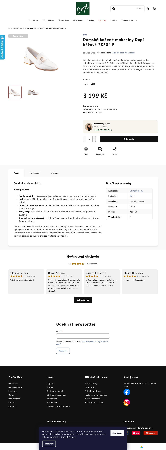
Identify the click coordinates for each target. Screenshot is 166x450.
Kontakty (12, 406)
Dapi (85, 35)
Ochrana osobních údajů (58, 406)
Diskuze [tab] (54, 173)
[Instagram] (126, 402)
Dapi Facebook (15, 387)
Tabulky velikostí (93, 391)
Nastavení (49, 443)
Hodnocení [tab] (35, 173)
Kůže (132, 196)
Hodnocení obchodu (83, 256)
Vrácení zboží (53, 402)
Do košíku (130, 139)
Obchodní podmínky (56, 395)
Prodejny (12, 391)
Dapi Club (13, 383)
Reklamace (52, 398)
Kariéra (11, 402)
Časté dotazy (91, 383)
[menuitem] (34, 20)
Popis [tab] (16, 173)
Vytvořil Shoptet (151, 446)
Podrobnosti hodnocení (124, 52)
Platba (50, 387)
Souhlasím (117, 433)
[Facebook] (126, 391)
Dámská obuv (136, 190)
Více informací (69, 437)
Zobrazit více (83, 300)
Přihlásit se (63, 351)
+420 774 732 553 (103, 130)
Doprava (51, 383)
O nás (11, 395)
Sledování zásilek (55, 391)
